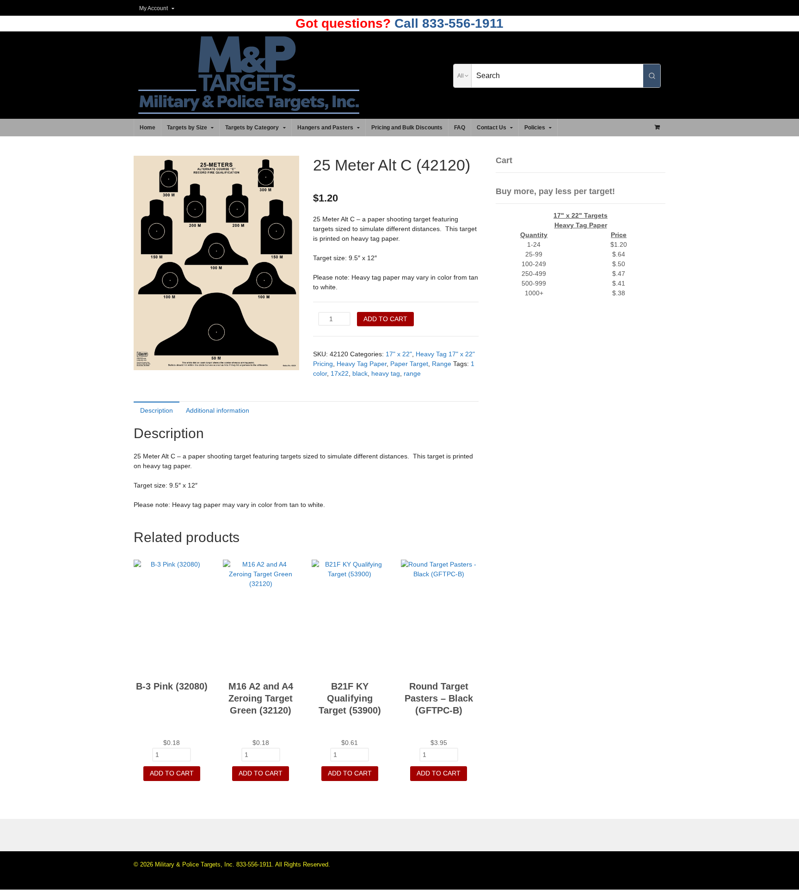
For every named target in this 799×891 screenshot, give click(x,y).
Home (147, 127)
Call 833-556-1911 (447, 23)
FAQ (459, 127)
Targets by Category (252, 127)
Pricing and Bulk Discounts (407, 127)
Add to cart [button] (172, 773)
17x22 (340, 373)
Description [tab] (156, 410)
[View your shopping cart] (657, 127)
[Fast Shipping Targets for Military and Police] (248, 109)
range (412, 373)
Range (441, 363)
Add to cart (385, 319)
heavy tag (385, 373)
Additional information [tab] (217, 410)
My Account (153, 8)
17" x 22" (399, 354)
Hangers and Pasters (325, 127)
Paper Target (409, 363)
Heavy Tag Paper (362, 363)
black (360, 373)
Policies (534, 127)
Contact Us (491, 127)
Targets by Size (187, 127)
